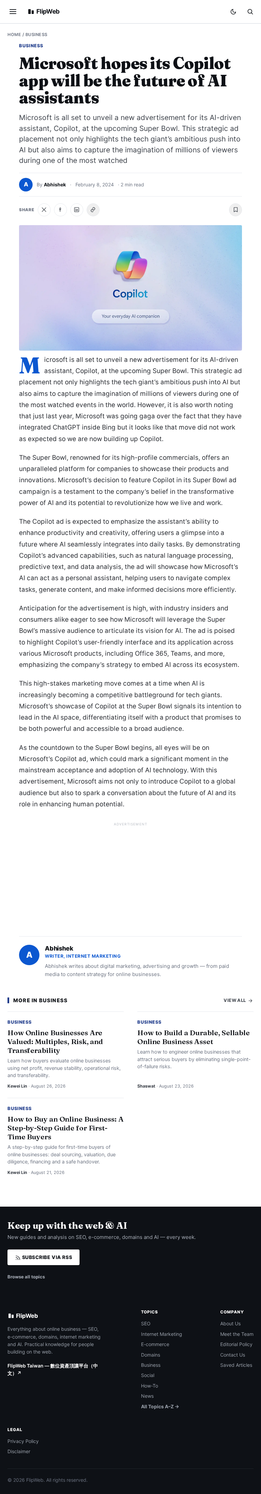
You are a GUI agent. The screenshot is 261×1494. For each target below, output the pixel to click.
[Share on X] (44, 209)
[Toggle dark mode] (233, 11)
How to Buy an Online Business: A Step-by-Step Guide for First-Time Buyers (65, 1127)
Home (14, 34)
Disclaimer (18, 1451)
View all (235, 1000)
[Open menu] (12, 11)
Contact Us (232, 1355)
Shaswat (146, 1086)
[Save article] (235, 209)
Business (36, 34)
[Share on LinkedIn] (76, 209)
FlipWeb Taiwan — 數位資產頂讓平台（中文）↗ (52, 1369)
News (147, 1396)
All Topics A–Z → (160, 1406)
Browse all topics (26, 1276)
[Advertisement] (130, 876)
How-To (149, 1386)
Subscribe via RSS (46, 1257)
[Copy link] (93, 209)
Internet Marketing (161, 1334)
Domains (150, 1355)
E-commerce (155, 1344)
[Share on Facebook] (60, 209)
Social (147, 1375)
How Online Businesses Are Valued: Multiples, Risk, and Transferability (55, 1041)
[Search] (250, 11)
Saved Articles (236, 1365)
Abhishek (55, 184)
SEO (146, 1323)
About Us (230, 1323)
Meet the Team (237, 1334)
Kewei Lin (17, 1086)
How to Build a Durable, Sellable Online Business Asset (193, 1037)
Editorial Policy (236, 1344)
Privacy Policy (23, 1441)
